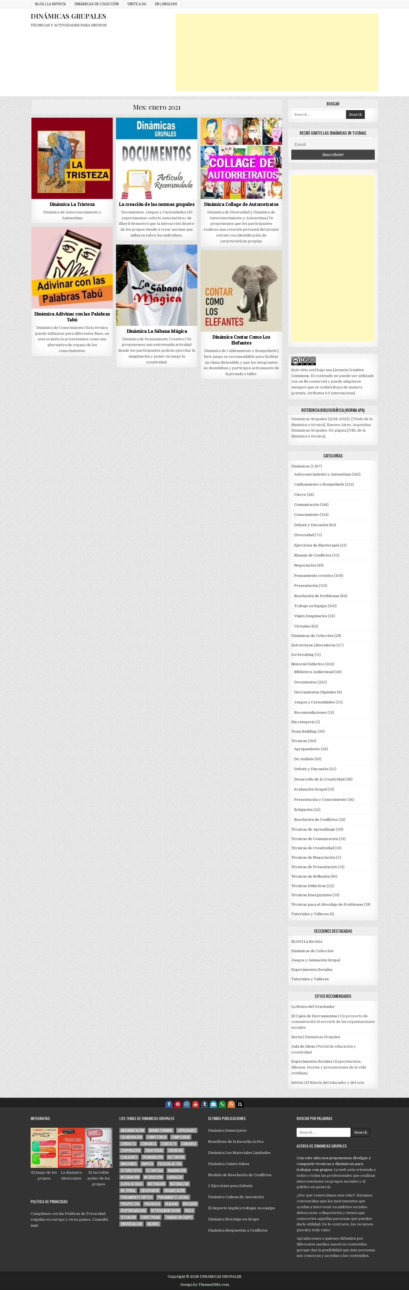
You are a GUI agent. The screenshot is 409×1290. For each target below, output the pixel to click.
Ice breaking (302, 655)
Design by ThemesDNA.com (204, 1285)
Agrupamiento (307, 749)
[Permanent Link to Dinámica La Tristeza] (72, 158)
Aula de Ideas (303, 1046)
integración (130, 1177)
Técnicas (299, 741)
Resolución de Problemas (316, 596)
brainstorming (161, 1130)
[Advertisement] (277, 52)
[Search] (240, 1104)
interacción (153, 1177)
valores (153, 1224)
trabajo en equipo (179, 1217)
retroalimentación (165, 1210)
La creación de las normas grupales (156, 204)
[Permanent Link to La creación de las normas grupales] (156, 158)
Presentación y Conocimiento (320, 799)
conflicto (168, 1143)
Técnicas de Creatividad (312, 848)
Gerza (296, 1037)
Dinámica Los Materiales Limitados (239, 1153)
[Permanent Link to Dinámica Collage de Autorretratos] (241, 158)
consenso (188, 1143)
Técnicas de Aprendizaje (313, 829)
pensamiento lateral (173, 1197)
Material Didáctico (307, 664)
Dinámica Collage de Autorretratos (241, 204)
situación (128, 1217)
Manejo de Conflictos (312, 555)
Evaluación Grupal (310, 789)
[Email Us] (213, 1104)
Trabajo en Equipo (310, 606)
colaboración (131, 1137)
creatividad (154, 1150)
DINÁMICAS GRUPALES (68, 15)
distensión (176, 1157)
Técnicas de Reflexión (310, 876)
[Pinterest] (177, 1104)
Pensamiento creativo (313, 575)
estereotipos (131, 1170)
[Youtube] (195, 1104)
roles (189, 1210)
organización (174, 1190)
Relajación (303, 810)
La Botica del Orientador (313, 1007)
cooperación (130, 1150)
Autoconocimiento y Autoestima (322, 474)
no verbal (128, 1190)
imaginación (177, 1170)
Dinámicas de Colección (97, 4)
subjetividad (150, 1217)
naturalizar (179, 1183)
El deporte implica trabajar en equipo (241, 1208)
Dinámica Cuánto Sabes (228, 1164)
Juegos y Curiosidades (314, 702)
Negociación (305, 565)
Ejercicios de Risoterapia (316, 545)
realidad (171, 1204)
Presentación (306, 586)
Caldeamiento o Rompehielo (319, 484)
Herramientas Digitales (315, 692)
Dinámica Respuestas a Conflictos (238, 1230)
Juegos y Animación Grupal (315, 960)
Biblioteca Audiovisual (314, 672)
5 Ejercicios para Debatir (230, 1186)
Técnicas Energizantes (311, 895)
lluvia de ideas (132, 1183)
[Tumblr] (204, 1104)
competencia (156, 1137)
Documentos (305, 682)
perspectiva (130, 1204)
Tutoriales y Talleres (310, 914)
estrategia (154, 1170)
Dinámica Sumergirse (227, 1130)
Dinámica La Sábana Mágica (157, 331)
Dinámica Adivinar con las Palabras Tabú (72, 317)
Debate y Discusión (311, 525)
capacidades (187, 1130)
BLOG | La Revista (50, 4)
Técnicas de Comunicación (314, 839)
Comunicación (306, 505)
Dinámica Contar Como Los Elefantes (241, 340)
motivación (156, 1183)
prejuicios (152, 1204)
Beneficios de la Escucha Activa (235, 1141)
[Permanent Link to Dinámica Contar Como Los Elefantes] (241, 291)
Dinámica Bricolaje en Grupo (233, 1219)
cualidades (129, 1157)
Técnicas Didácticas (308, 886)
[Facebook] (169, 1104)
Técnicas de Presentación (314, 867)
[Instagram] (186, 1104)
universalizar (131, 1224)
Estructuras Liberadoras (313, 645)
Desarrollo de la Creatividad (319, 779)
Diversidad (304, 535)
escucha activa (169, 1163)
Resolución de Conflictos (316, 820)
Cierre (300, 495)
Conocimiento (306, 515)
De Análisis (304, 759)
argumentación (132, 1130)
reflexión (190, 1204)
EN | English (166, 4)
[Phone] (222, 1104)
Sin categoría (303, 722)
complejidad (180, 1137)
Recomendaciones (310, 712)
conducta (128, 1143)
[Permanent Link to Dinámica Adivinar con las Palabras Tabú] (72, 267)
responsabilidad (133, 1210)
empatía (147, 1163)
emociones (129, 1163)
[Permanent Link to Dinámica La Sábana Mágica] (156, 285)
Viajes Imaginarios (310, 616)
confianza (148, 1143)
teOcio (297, 1082)
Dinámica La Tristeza (72, 204)
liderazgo (175, 1177)
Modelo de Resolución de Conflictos (240, 1175)
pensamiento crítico (136, 1197)
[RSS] (231, 1104)
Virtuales (302, 626)
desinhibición (152, 1157)
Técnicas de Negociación (313, 857)
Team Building (304, 731)
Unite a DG (136, 4)
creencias (175, 1150)
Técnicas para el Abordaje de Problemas (327, 904)
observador (150, 1190)
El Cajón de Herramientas (314, 1016)
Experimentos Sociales (311, 970)
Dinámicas (300, 466)
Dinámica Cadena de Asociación (236, 1197)
